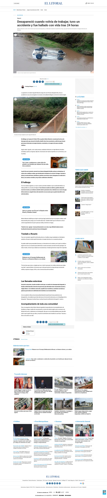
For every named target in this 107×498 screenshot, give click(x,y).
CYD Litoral (45, 480)
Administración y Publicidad (52, 487)
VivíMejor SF (64, 480)
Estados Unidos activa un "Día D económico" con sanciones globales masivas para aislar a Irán (84, 123)
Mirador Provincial (57, 480)
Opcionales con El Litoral (76, 487)
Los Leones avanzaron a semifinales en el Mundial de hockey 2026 (85, 117)
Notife (76, 480)
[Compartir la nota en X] (37, 82)
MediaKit (84, 487)
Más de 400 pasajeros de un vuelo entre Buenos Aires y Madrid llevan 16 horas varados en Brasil (85, 113)
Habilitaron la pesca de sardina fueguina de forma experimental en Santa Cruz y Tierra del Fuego (85, 101)
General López (24, 339)
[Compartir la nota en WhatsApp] (39, 82)
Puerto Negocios (71, 480)
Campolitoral (25, 480)
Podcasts (50, 480)
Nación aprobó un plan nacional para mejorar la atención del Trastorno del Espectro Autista (84, 107)
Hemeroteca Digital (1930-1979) (28, 487)
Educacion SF (82, 480)
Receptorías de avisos (40, 487)
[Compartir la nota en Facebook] (34, 82)
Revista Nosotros (32, 480)
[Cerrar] (60, 84)
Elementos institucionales (64, 487)
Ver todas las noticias (80, 127)
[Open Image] (15, 35)
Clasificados (39, 480)
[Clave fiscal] (104, 494)
